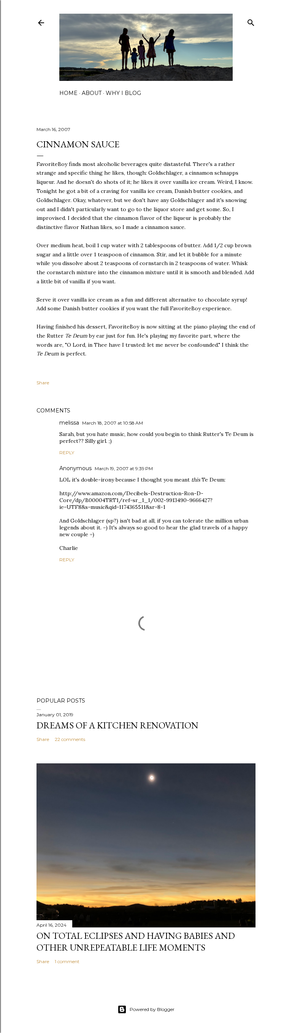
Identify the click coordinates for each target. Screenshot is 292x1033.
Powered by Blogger (152, 1009)
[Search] (251, 21)
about (92, 93)
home (68, 93)
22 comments (70, 739)
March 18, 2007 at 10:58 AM (112, 423)
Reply (66, 452)
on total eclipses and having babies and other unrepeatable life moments (135, 941)
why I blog (123, 93)
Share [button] (42, 382)
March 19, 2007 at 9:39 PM (124, 468)
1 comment (67, 961)
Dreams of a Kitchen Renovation (117, 725)
